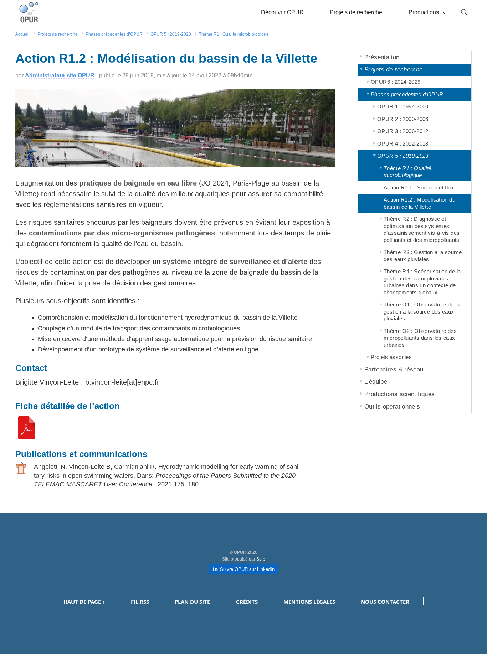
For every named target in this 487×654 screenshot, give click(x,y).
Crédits (247, 601)
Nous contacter (385, 601)
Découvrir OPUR (282, 12)
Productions (424, 12)
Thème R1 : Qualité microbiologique (234, 34)
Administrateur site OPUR (59, 75)
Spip (260, 559)
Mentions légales (309, 601)
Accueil (22, 34)
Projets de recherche (356, 12)
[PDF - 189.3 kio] (26, 437)
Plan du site (192, 601)
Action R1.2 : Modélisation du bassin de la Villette (419, 203)
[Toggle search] (464, 12)
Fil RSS (140, 601)
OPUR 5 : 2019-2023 (170, 34)
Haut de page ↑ (84, 601)
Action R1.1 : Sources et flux (419, 187)
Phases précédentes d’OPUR (114, 34)
